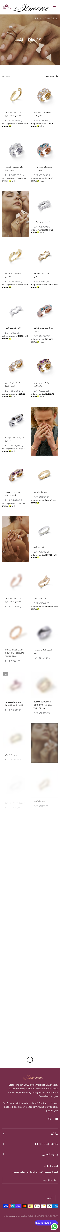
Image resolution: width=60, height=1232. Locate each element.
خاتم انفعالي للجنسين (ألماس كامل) (13, 384)
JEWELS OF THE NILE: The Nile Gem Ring (14, 1041)
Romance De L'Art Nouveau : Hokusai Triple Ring (42, 705)
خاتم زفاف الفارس (40, 492)
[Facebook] (54, 1119)
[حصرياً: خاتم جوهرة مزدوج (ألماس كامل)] (44, 365)
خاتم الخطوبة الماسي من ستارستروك (42, 893)
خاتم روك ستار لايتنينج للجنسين (13, 275)
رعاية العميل (50, 1154)
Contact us (44, 1103)
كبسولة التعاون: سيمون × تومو (42, 651)
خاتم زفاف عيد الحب (40, 845)
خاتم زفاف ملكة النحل (13, 328)
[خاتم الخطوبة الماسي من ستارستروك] (44, 874)
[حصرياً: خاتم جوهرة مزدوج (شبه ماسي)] (44, 149)
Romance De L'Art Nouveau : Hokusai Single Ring (14, 653)
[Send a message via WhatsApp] (55, 1227)
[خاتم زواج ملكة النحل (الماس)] (44, 256)
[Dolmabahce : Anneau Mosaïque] (44, 925)
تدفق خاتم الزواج (39, 598)
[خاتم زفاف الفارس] (44, 474)
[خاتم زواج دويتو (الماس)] (44, 204)
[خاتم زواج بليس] (44, 529)
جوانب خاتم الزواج (11, 753)
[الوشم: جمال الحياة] (15, 925)
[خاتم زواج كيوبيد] (44, 781)
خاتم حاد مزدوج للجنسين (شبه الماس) (14, 168)
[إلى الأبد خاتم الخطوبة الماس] (15, 828)
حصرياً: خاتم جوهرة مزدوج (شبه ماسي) (42, 168)
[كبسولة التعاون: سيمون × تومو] (44, 632)
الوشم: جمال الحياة (12, 943)
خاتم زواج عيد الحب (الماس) (15, 799)
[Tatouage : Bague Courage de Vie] (44, 974)
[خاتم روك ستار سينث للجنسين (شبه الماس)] (15, 95)
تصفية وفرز (50, 76)
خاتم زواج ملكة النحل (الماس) (41, 275)
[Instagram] (47, 1119)
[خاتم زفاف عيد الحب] (44, 827)
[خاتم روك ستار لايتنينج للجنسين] (15, 256)
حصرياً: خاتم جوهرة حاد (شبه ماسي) (43, 329)
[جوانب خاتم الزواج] (15, 736)
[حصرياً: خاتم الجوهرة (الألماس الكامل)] (15, 474)
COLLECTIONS (46, 1144)
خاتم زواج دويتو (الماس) (42, 222)
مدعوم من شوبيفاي (12, 1216)
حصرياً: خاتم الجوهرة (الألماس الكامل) (12, 493)
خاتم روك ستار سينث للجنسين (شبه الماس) (13, 114)
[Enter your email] (55, 1180)
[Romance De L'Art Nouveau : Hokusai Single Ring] (15, 632)
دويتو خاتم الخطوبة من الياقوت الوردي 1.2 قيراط (14, 703)
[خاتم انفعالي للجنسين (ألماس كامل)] (15, 365)
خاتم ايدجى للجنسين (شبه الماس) (14, 439)
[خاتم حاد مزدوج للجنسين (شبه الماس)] (15, 149)
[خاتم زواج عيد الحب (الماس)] (15, 781)
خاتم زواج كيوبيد (39, 799)
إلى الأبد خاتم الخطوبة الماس (15, 845)
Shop (47, 18)
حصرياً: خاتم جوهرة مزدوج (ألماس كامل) (42, 384)
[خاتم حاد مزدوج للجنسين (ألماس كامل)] (44, 95)
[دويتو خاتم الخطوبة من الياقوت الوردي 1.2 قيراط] (15, 684)
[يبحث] (9, 7)
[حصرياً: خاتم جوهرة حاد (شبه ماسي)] (44, 310)
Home (55, 18)
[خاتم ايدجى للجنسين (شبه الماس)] (15, 420)
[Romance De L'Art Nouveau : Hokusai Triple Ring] (44, 684)
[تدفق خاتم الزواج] (44, 581)
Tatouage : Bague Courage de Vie (42, 993)
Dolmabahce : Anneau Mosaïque (42, 944)
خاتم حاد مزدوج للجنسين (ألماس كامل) (42, 114)
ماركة (54, 1133)
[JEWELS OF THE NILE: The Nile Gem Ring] (15, 1023)
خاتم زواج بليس (39, 547)
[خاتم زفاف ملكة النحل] (15, 310)
